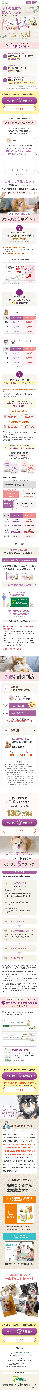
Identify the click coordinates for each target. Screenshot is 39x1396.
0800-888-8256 (20, 1352)
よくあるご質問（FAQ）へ (19, 1060)
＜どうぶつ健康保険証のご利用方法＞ (19, 585)
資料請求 (20, 108)
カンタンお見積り (19, 100)
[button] (16, 174)
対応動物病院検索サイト (11, 649)
